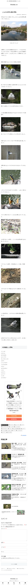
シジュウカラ (17, 426)
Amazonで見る (14, 415)
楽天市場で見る (14, 419)
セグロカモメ (4, 428)
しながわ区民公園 (17, 428)
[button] (25, 324)
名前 (2, 542)
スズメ (10, 428)
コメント (4, 528)
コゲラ (22, 424)
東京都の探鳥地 (5, 424)
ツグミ (14, 430)
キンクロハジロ (5, 426)
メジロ (3, 430)
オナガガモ (10, 432)
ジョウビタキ (19, 430)
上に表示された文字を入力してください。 (11, 558)
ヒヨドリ (23, 428)
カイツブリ (17, 424)
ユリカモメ (9, 430)
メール (3, 547)
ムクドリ (4, 432)
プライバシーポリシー (14, 580)
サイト (2, 551)
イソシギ (11, 426)
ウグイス (11, 424)
